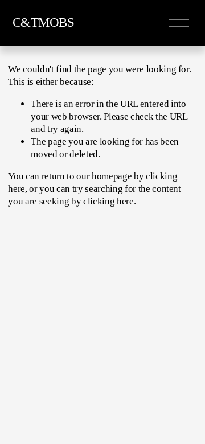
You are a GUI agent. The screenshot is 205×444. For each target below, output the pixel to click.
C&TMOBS (44, 22)
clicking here (108, 201)
